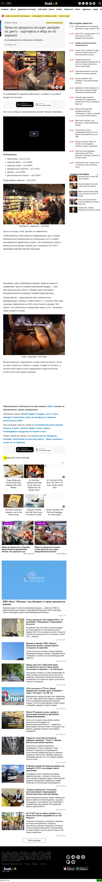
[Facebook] (52, 87)
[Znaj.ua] (51, 3)
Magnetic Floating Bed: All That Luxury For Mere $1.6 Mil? (34, 512)
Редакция (35, 864)
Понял (99, 879)
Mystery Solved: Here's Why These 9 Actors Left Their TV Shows (88, 194)
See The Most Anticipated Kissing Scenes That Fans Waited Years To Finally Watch (34, 485)
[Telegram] (79, 3)
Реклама (27, 864)
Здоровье (86, 9)
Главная (4, 9)
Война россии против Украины (18, 16)
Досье (13, 9)
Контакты (43, 864)
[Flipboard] (90, 3)
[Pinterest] (94, 3)
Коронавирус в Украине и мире (44, 16)
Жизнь (51, 9)
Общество (68, 9)
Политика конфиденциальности (12, 864)
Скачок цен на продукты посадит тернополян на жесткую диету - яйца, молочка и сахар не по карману (33, 439)
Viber (50, 406)
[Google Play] (82, 868)
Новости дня (64, 16)
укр (2, 3)
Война (59, 9)
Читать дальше (34, 840)
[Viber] (83, 3)
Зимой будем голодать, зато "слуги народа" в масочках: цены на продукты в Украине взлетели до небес (30, 417)
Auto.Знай (42, 9)
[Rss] (87, 3)
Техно (77, 9)
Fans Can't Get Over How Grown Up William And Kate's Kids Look (88, 202)
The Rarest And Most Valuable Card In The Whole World (13, 512)
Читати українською (54, 23)
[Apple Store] (69, 868)
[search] (100, 3)
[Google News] (83, 857)
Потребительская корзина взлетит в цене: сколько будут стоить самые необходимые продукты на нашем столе (33, 428)
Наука (95, 9)
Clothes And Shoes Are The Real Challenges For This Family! (54, 512)
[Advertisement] (34, 266)
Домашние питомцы (27, 9)
